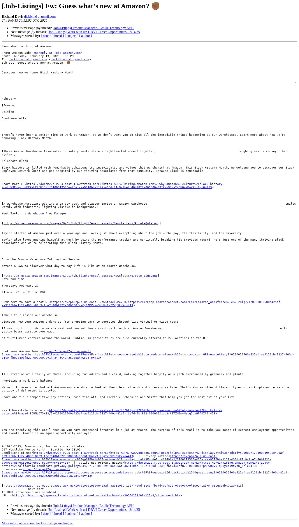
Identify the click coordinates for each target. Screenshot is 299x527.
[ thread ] (57, 36)
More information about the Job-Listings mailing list (37, 523)
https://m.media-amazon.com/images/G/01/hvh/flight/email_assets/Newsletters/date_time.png (81, 275)
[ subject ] (71, 36)
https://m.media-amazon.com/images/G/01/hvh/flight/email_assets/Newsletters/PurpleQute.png (81, 223)
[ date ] (46, 36)
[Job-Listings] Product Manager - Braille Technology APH (93, 28)
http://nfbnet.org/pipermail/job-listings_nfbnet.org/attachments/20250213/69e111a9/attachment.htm (96, 495)
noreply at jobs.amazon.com (58, 52)
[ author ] (85, 36)
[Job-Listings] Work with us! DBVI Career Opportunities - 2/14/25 (93, 32)
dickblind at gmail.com (40, 16)
